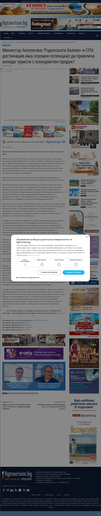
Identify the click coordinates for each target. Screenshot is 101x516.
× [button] (86, 237)
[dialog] (50, 258)
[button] (27, 277)
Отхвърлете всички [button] (49, 272)
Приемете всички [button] (73, 272)
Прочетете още (34, 255)
